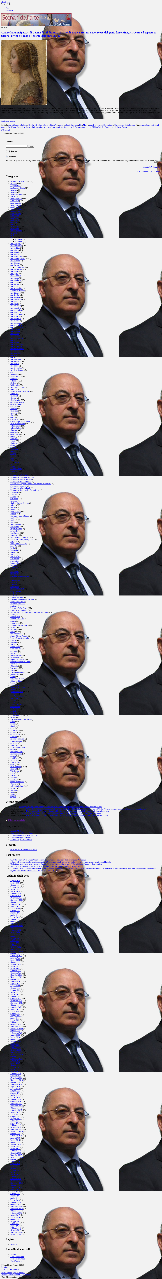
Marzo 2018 (15, 1097)
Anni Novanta (15, 205)
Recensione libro (16, 715)
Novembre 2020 (16, 1029)
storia (12, 765)
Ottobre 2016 (15, 1134)
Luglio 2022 (15, 986)
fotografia (14, 492)
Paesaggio (14, 668)
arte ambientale (16, 246)
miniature (13, 606)
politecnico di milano (18, 687)
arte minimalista (16, 325)
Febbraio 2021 (15, 1022)
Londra (13, 569)
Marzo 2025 (15, 917)
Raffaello (13, 713)
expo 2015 (14, 458)
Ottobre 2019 (15, 1056)
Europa (13, 454)
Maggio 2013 (15, 1222)
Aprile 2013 (14, 1224)
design (12, 441)
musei (91, 125)
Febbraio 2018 (15, 1099)
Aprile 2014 (14, 1198)
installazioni (14, 533)
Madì (12, 578)
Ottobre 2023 (15, 954)
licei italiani (14, 561)
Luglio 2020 (15, 1037)
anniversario (15, 220)
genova (13, 507)
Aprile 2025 (14, 915)
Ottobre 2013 (15, 1211)
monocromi (14, 623)
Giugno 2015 (15, 1168)
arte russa (13, 355)
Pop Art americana (17, 696)
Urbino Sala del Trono (100, 127)
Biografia (9, 10)
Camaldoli (14, 396)
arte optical (14, 334)
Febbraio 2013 (15, 1228)
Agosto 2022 (15, 984)
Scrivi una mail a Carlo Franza (148, 171)
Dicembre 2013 (16, 1207)
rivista (12, 724)
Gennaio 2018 (15, 1101)
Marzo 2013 (15, 1226)
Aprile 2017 (14, 1121)
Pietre (12, 677)
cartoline (13, 409)
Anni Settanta (15, 214)
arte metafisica (15, 319)
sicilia (12, 750)
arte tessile (14, 366)
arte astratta (14, 250)
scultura (13, 732)
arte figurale (14, 293)
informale (14, 531)
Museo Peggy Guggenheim (20, 638)
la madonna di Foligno (18, 544)
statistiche (14, 760)
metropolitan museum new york (22, 599)
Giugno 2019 (15, 1065)
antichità (13, 222)
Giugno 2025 (15, 911)
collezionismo (43, 125)
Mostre (85, 125)
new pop (13, 651)
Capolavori (32, 125)
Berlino (13, 383)
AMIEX (13, 196)
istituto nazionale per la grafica (21, 539)
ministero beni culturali (19, 610)
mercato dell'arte (16, 597)
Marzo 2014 (15, 1200)
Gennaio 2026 (15, 896)
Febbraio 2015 (15, 1177)
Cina (12, 415)
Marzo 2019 (15, 1071)
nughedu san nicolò (17, 659)
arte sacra (13, 357)
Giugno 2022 (15, 988)
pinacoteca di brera (17, 679)
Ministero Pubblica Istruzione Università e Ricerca (29, 612)
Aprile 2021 (14, 1018)
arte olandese (15, 331)
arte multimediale (16, 327)
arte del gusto (15, 263)
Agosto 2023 (15, 958)
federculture (14, 467)
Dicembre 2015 (16, 1155)
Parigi (12, 670)
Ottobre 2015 (15, 1159)
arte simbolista (15, 359)
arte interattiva (15, 308)
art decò (13, 235)
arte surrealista (15, 362)
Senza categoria (16, 741)
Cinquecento (15, 419)
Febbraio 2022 (15, 996)
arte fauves (14, 286)
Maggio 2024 (15, 939)
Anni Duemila (15, 203)
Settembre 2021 (16, 1007)
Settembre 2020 (16, 1033)
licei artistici (14, 559)
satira (12, 728)
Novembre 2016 (16, 1131)
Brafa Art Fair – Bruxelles (20, 392)
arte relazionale (16, 347)
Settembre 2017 (16, 1110)
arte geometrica (16, 299)
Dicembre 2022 (16, 975)
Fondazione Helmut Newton (21, 479)
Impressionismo (16, 529)
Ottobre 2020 (15, 1031)
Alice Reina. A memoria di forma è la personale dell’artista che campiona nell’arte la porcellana (45, 866)
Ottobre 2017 (15, 1108)
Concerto (13, 430)
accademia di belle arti (18, 181)
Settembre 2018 (16, 1084)
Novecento (14, 657)
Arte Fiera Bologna (17, 291)
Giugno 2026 (15, 885)
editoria (13, 452)
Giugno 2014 (15, 1194)
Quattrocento (119, 125)
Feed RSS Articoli (8, 1275)
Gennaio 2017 (15, 1127)
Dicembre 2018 (16, 1078)
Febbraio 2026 (15, 894)
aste (9, 125)
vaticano (13, 790)
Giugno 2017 (15, 1116)
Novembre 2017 (16, 1106)
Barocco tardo (15, 377)
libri (80, 125)
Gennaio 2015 (15, 1179)
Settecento (14, 745)
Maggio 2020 (15, 1041)
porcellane (14, 698)
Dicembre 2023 (16, 949)
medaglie (13, 593)
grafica (13, 520)
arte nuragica (15, 329)
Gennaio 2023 (15, 973)
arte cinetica (19, 267)
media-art (13, 595)
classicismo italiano (17, 424)
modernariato (15, 617)
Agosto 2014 (15, 1189)
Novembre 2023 (16, 951)
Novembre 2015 (16, 1157)
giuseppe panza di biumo (19, 516)
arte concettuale (16, 256)
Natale (12, 644)
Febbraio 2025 (15, 919)
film (11, 473)
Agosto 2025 (15, 906)
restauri (13, 717)
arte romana (14, 351)
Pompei (13, 694)
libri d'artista (15, 557)
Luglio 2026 (15, 883)
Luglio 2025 (15, 909)
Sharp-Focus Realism (18, 747)
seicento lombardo (17, 739)
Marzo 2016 (15, 1149)
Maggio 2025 (15, 913)
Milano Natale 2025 (17, 604)
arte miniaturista (16, 323)
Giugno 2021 (15, 1014)
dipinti (67, 125)
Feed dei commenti (17, 1259)
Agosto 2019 (15, 1061)
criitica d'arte (53, 125)
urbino (12, 788)
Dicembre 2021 (16, 1001)
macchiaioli (14, 574)
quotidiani (14, 711)
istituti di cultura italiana (19, 537)
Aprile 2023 (14, 966)
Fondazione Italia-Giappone (20, 482)
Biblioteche (14, 385)
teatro (12, 773)
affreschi (13, 184)
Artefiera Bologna (17, 370)
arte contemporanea (17, 259)
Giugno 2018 (15, 1091)
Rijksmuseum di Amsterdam (21, 720)
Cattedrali (14, 411)
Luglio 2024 (15, 934)
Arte (12, 237)
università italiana (16, 786)
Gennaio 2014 (15, 1204)
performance (15, 675)
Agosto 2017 (15, 1112)
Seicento (13, 737)
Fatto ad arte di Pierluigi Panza (21, 833)
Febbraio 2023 (15, 971)
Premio (13, 700)
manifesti (13, 584)
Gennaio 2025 (15, 921)
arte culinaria (15, 261)
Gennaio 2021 (15, 1024)
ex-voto (13, 456)
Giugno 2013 (15, 1219)
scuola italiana (15, 735)
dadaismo (14, 439)
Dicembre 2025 (16, 898)
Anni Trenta (14, 216)
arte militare (14, 321)
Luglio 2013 (15, 1217)
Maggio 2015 (15, 1170)
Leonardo (74, 125)
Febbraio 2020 (15, 1048)
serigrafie (13, 743)
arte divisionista (16, 269)
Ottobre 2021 (15, 1005)
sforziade (64, 127)
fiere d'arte (14, 471)
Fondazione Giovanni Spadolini (22, 477)
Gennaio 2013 (15, 1230)
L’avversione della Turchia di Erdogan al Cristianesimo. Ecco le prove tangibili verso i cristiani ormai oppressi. (67, 811)
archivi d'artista (16, 231)
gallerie (13, 505)
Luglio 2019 (15, 1063)
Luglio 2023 (15, 960)
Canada (13, 398)
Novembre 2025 (16, 900)
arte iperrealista (16, 310)
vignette (13, 797)
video (12, 795)
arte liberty (14, 312)
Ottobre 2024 (15, 928)
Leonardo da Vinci (53, 127)
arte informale (15, 306)
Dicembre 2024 (16, 924)
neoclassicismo (16, 649)
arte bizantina (15, 252)
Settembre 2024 (16, 930)
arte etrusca (14, 282)
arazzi (12, 224)
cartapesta (14, 407)
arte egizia (14, 274)
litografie (13, 565)
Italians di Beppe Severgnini (21, 837)
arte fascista (14, 284)
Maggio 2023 (15, 964)
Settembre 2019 (16, 1059)
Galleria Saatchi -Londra (19, 503)
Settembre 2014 (16, 1187)
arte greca (14, 304)
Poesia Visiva (15, 685)
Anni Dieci (14, 201)
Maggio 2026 (15, 887)
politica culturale (107, 125)
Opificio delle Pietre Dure (20, 662)
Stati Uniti (14, 758)
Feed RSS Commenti (23, 1275)
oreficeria (13, 664)
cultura (61, 125)
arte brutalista (15, 254)
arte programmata (16, 344)
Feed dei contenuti (17, 1257)
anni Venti (14, 218)
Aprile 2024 (14, 941)
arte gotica (14, 301)
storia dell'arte (15, 767)
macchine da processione (19, 576)
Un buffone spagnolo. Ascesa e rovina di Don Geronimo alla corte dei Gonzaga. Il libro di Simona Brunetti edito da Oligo (56, 864)
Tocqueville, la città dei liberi (21, 840)
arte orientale (15, 336)
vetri (12, 792)
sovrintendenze (16, 754)
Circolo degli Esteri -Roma (20, 422)
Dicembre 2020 (16, 1026)
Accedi (13, 1255)
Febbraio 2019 (15, 1074)
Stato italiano (130, 125)
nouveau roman (16, 655)
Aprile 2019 (14, 1069)
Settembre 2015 (16, 1161)
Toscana (13, 777)
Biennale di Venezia (17, 387)
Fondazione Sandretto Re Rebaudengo (24, 490)
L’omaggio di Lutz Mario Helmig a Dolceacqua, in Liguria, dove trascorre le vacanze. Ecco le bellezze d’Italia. (60, 807)
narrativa (13, 642)
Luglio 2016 (15, 1140)
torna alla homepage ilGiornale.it (13, 1273)
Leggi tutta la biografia (151, 167)
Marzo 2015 (15, 1174)
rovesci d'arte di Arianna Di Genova (23, 850)
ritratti (12, 722)
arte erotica (14, 278)
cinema (13, 417)
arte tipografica (16, 368)
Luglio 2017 (15, 1114)
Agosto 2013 (15, 1215)
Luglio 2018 (15, 1089)
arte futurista (15, 297)
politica (97, 125)
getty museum (15, 512)
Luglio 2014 (15, 1192)
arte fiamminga (16, 289)
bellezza (24, 125)
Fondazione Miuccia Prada (20, 488)
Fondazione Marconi (18, 486)
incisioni (18, 462)
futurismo (14, 501)
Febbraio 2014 (15, 1202)
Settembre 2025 (16, 904)
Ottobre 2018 (15, 1082)
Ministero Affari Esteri (18, 608)
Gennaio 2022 (15, 999)
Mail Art (13, 582)
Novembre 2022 (16, 977)
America (13, 190)
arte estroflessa (15, 280)
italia (12, 542)
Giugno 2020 (15, 1039)
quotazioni (14, 709)
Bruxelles (14, 394)
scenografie (14, 730)
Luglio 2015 (15, 1166)
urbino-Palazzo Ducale (118, 127)
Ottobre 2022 (15, 979)
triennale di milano (17, 782)
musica (13, 640)
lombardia (14, 567)
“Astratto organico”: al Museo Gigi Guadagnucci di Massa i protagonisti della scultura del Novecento (48, 860)
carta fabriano (15, 404)
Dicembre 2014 (16, 1181)
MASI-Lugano (16, 591)
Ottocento (14, 666)
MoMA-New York (17, 619)
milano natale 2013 (17, 602)
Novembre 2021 (16, 1003)
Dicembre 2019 (16, 1052)
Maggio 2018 (15, 1093)
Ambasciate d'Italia (17, 188)
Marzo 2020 (15, 1046)
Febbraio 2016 (15, 1151)
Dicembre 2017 (16, 1104)
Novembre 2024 (16, 926)
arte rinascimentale (17, 349)
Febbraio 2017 (15, 1125)
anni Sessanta (15, 211)
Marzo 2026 (15, 891)
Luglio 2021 (15, 1011)
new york (14, 653)
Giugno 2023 (15, 962)
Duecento (14, 449)
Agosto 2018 (15, 1086)
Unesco (13, 784)
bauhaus (13, 379)
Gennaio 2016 (15, 1153)
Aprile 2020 (14, 1044)
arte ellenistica (15, 276)
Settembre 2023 (16, 956)
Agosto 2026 (15, 881)
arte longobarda (16, 314)
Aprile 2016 (14, 1146)
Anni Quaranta (16, 209)
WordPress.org (15, 1261)
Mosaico (13, 627)
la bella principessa (38, 127)
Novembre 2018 (16, 1080)
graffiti (12, 518)
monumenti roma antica (19, 625)
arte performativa (16, 338)
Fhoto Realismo (16, 469)
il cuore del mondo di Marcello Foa (23, 835)
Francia (13, 494)
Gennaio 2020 (15, 1050)
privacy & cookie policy (10, 1269)
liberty (12, 552)
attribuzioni (16, 125)
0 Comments (5, 130)
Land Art (13, 546)
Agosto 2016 (15, 1138)
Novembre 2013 (16, 1209)
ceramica (13, 413)
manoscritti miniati (17, 589)
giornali (13, 514)
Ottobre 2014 (15, 1185)
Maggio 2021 (15, 1016)
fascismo (13, 464)
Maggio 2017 (15, 1119)
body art (13, 389)
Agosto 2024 (15, 932)
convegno (14, 432)
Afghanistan (15, 186)
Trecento (13, 780)
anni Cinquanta (16, 199)
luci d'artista (14, 572)
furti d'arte (14, 499)
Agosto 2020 (15, 1035)
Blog (7, 8)
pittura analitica (16, 681)
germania (13, 509)
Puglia (12, 702)
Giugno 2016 (15, 1142)
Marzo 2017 (15, 1123)
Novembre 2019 (16, 1054)
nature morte (15, 647)
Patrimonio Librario (17, 672)
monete (13, 621)
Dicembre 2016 (16, 1129)
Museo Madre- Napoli (18, 636)
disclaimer (5, 1267)
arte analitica (15, 248)
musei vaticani (15, 634)
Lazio (12, 548)
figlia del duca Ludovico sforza (18, 127)
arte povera (14, 342)
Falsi (12, 460)
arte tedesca (14, 364)
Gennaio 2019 (15, 1076)
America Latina (16, 194)
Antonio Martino (16, 831)
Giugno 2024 (15, 936)
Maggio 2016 (15, 1144)
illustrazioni (14, 527)
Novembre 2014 (16, 1183)
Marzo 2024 (15, 943)
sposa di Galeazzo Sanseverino (79, 127)
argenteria (19, 239)
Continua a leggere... (8, 121)
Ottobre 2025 (15, 902)
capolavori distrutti (17, 402)
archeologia (14, 226)
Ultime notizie (16, 820)
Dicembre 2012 (16, 1232)
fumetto (13, 497)
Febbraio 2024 (15, 945)
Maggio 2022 (15, 990)
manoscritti (14, 587)
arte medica (14, 316)
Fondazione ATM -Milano (20, 475)
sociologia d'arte (16, 752)
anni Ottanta (15, 207)
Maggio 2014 (15, 1196)
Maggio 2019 (15, 1067)
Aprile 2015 (14, 1172)
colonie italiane (16, 428)
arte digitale (14, 265)
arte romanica (15, 353)
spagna (13, 756)
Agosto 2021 (15, 1009)
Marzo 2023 (15, 969)
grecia (12, 522)
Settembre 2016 (16, 1136)
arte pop (13, 340)
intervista (13, 535)
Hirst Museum (15, 524)
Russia (12, 726)
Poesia (12, 683)
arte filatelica (15, 295)
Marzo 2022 (15, 994)
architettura (14, 229)
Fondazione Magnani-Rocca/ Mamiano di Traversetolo (30, 484)
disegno (13, 447)
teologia (13, 775)
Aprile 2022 (14, 992)
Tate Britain (14, 771)
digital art (13, 443)
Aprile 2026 (14, 889)
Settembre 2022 (16, 981)
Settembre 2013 (16, 1213)
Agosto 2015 (15, 1164)
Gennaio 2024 (15, 947)
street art (13, 769)
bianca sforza (145, 125)
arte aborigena (15, 244)
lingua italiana (15, 563)
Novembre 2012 (16, 1234)
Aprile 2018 (14, 1095)
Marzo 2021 (15, 1020)
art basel (13, 233)
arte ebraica (14, 271)
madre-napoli (15, 580)
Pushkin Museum (16, 705)
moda (12, 614)
